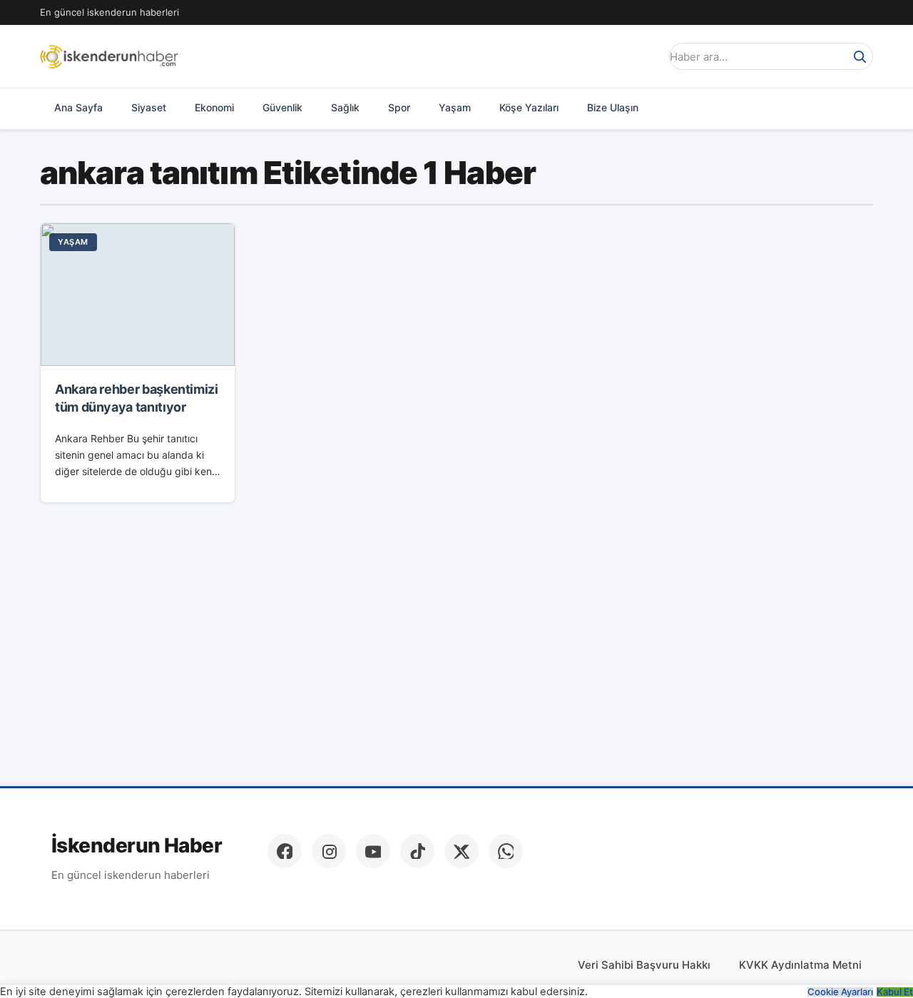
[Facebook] (284, 851)
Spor (399, 107)
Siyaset (148, 107)
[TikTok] (417, 851)
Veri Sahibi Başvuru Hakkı (644, 965)
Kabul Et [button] (895, 992)
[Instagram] (329, 851)
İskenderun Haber (136, 845)
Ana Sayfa (78, 107)
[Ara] (859, 56)
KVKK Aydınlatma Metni (800, 965)
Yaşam (455, 107)
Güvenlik (282, 107)
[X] (461, 851)
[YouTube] (373, 851)
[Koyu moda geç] (644, 56)
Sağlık (345, 107)
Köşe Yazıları (528, 107)
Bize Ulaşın (612, 107)
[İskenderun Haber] (109, 56)
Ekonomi (214, 107)
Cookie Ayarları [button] (840, 992)
